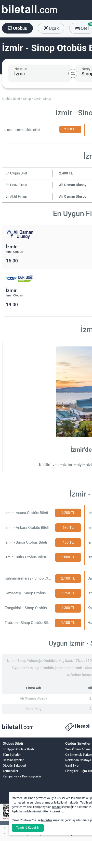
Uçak (53, 28)
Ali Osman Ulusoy (72, 185)
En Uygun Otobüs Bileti (18, 749)
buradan (46, 820)
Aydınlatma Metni (23, 811)
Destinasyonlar (13, 760)
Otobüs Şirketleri (14, 765)
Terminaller (10, 771)
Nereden (20, 69)
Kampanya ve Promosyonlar (22, 776)
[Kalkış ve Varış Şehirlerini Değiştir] (72, 73)
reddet (56, 807)
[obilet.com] (29, 13)
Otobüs (19, 28)
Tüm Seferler (12, 754)
